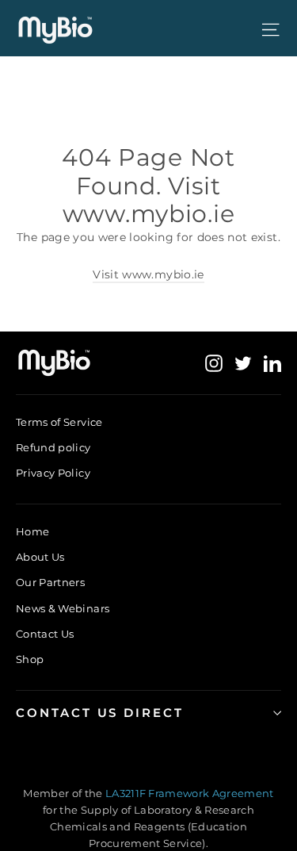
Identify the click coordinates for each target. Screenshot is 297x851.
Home (32, 531)
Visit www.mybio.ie (148, 274)
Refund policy (53, 447)
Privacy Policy (53, 472)
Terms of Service (59, 422)
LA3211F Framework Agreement (189, 793)
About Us (40, 556)
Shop (30, 659)
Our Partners (50, 582)
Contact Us (45, 633)
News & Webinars (62, 608)
